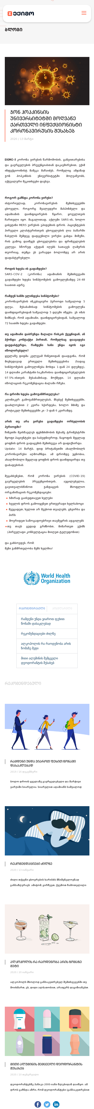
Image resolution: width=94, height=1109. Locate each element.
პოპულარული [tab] (62, 608)
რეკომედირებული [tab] (32, 608)
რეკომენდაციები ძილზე (38, 633)
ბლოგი (14, 30)
